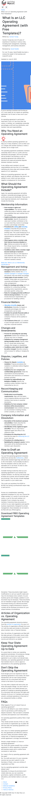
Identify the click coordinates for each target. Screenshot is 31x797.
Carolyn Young (13, 37)
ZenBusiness (20, 458)
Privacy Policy (7, 788)
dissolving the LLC (23, 436)
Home (3, 10)
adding (16, 227)
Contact (5, 784)
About (5, 782)
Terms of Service (8, 789)
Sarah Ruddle (15, 49)
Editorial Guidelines (9, 786)
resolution (20, 362)
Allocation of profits (10, 305)
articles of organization (14, 624)
